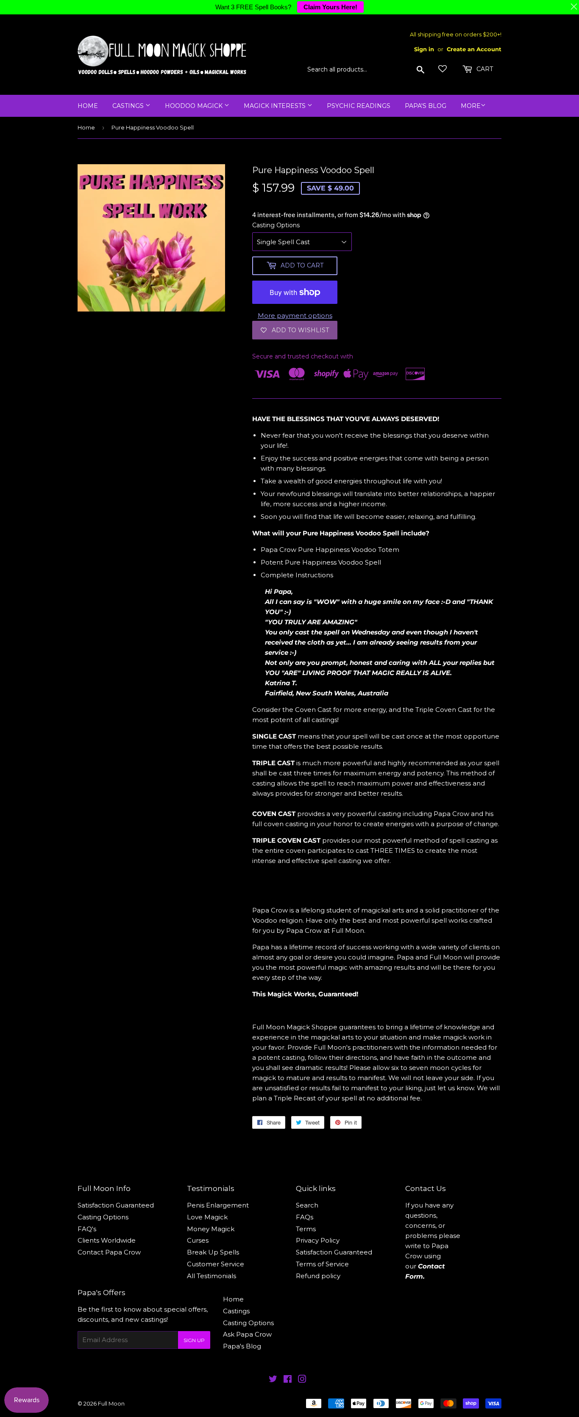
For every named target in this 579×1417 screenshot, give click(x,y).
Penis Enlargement (218, 1205)
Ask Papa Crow (247, 1334)
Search (307, 1205)
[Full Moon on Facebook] (287, 1380)
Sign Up (194, 1340)
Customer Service (215, 1264)
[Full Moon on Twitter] (273, 1380)
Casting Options (276, 225)
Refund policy (318, 1276)
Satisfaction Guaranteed (116, 1205)
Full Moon (111, 1403)
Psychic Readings (358, 106)
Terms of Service (322, 1264)
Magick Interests (275, 106)
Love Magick (207, 1217)
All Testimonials (211, 1276)
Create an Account (474, 49)
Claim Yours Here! (330, 7)
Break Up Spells (213, 1252)
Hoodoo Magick (194, 106)
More (471, 106)
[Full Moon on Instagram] (302, 1380)
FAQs (304, 1217)
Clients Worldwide (107, 1240)
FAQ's (87, 1229)
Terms (306, 1229)
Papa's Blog (425, 106)
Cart (484, 69)
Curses (198, 1240)
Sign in (424, 49)
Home (88, 106)
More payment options (295, 316)
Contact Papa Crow (109, 1252)
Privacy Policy (318, 1240)
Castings (128, 106)
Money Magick (210, 1229)
